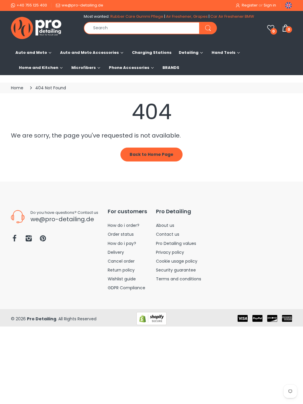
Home (17, 88)
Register (250, 5)
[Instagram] (28, 240)
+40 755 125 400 (32, 5)
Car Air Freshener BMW (232, 16)
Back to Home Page (151, 154)
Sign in (270, 5)
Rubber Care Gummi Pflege (136, 16)
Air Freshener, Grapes (187, 16)
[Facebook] (14, 240)
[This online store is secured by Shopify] (151, 318)
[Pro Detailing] (43, 28)
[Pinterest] (42, 240)
